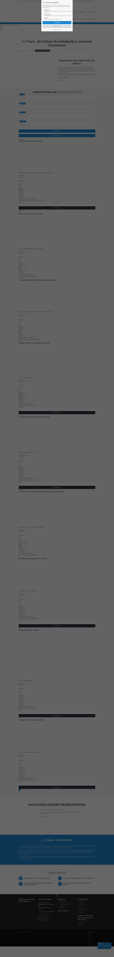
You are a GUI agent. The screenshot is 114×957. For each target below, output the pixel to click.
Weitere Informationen (57, 29)
